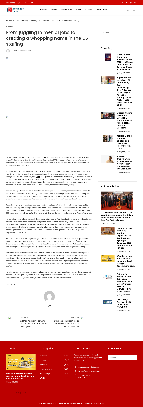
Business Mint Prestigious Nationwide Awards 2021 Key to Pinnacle (66, 322)
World (78, 10)
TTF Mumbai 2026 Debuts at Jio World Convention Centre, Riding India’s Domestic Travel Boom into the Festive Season (117, 216)
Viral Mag (87, 403)
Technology (66, 10)
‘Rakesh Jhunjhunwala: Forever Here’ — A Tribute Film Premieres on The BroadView (124, 162)
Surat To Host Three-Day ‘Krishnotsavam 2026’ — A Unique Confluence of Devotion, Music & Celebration (125, 62)
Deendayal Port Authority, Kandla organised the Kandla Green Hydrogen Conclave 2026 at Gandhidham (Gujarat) (124, 238)
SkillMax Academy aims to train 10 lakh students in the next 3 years (33, 322)
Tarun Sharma (40, 157)
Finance (54, 10)
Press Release (102, 10)
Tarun (38, 177)
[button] (16, 392)
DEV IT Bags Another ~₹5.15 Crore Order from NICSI (124, 303)
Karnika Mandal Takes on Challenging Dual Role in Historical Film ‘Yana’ (124, 142)
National (89, 10)
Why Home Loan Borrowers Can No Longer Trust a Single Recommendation (126, 261)
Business (43, 10)
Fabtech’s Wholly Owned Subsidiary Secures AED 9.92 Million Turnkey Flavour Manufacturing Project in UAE (125, 283)
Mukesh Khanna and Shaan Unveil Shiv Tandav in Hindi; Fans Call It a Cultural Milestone (124, 120)
